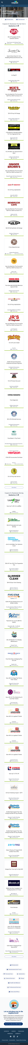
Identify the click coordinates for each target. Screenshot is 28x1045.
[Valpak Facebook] (10, 1036)
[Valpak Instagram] (14, 1036)
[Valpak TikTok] (17, 1036)
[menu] (2, 2)
